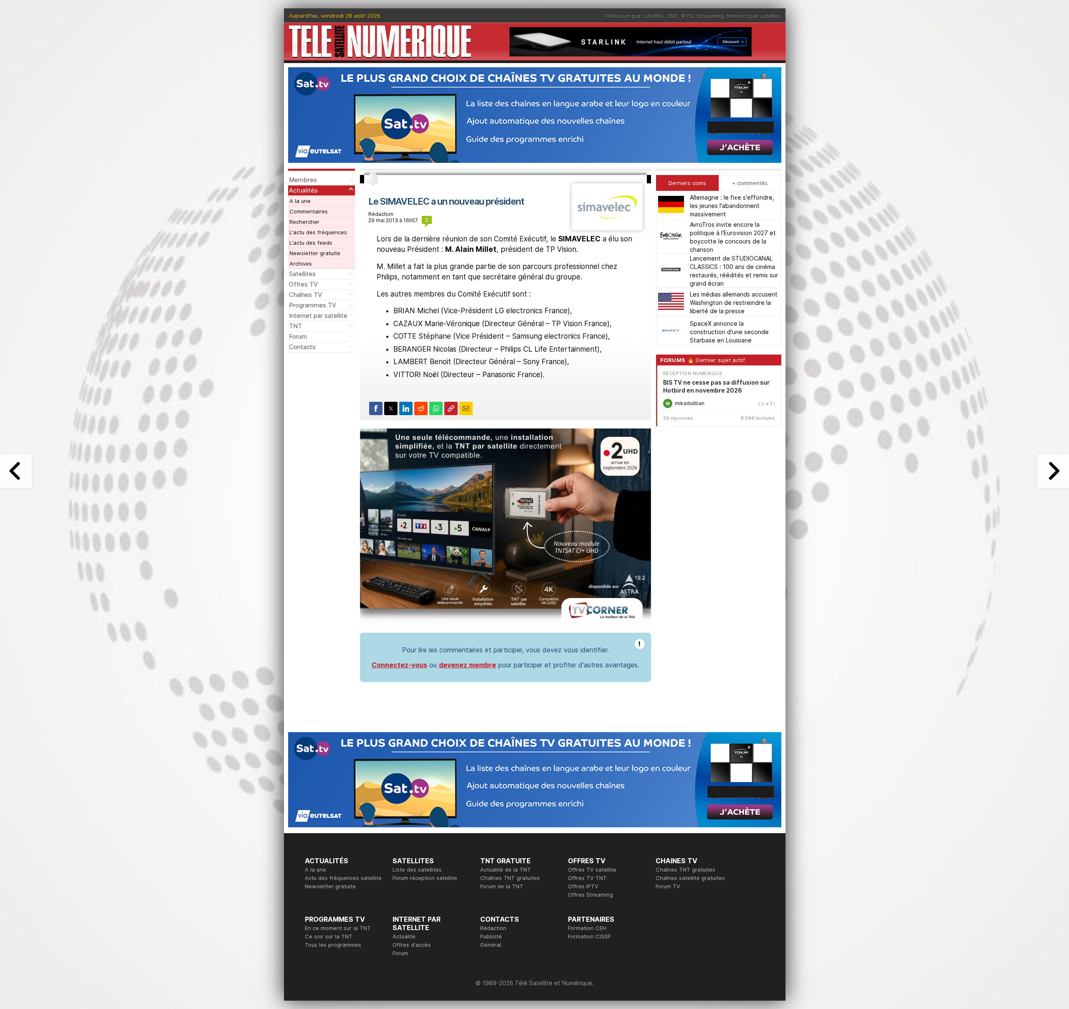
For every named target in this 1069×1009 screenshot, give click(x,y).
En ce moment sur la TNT (338, 928)
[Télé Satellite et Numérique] (380, 41)
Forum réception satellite (425, 878)
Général (490, 944)
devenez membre (467, 665)
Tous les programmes (333, 944)
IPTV (687, 15)
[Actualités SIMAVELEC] (607, 228)
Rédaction (493, 928)
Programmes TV (312, 305)
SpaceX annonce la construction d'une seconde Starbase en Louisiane (729, 331)
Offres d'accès (412, 944)
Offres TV (303, 284)
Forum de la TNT (501, 886)
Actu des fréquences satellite (343, 878)
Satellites (302, 274)
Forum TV (668, 886)
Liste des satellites (417, 869)
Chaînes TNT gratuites (510, 878)
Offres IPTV (583, 886)
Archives (300, 263)
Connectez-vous (399, 665)
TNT (672, 15)
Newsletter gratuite (314, 253)
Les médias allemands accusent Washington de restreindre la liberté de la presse (734, 302)
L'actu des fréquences (318, 232)
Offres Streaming (590, 894)
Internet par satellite (753, 15)
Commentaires (308, 211)
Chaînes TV (305, 295)
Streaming (710, 15)
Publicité (491, 936)
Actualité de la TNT (505, 869)
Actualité (404, 936)
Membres (303, 180)
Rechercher (304, 221)
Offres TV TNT (587, 878)
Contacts (302, 347)
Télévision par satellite (634, 15)
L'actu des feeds (310, 242)
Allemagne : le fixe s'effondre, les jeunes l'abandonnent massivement (732, 205)
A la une (300, 201)
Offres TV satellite (592, 869)
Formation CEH (587, 928)
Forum (298, 336)
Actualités (303, 190)
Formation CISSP (589, 936)
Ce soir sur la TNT (328, 936)
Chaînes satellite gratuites (690, 878)
